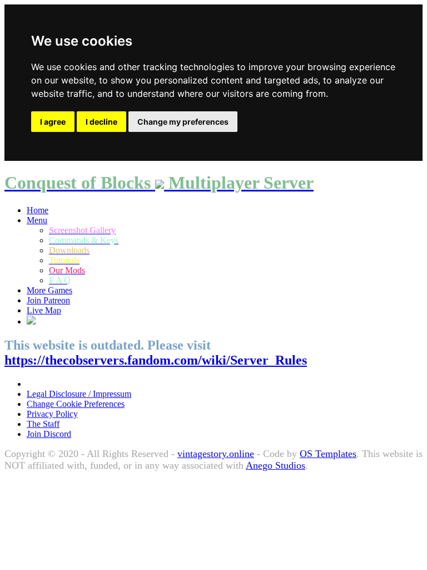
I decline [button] (101, 121)
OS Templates (328, 453)
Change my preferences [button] (183, 121)
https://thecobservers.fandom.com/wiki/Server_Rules (155, 360)
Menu (37, 220)
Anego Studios (275, 465)
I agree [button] (53, 121)
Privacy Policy (52, 414)
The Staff (43, 424)
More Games (49, 290)
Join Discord (49, 434)
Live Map (44, 310)
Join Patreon (48, 300)
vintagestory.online (215, 453)
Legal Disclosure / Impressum (79, 394)
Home (37, 210)
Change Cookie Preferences (76, 404)
